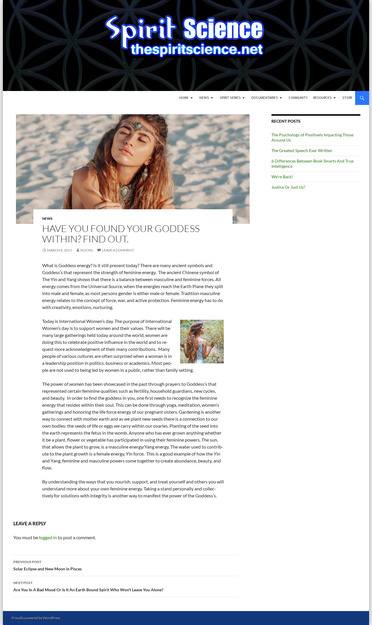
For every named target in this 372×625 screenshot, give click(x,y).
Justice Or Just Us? (288, 187)
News (204, 98)
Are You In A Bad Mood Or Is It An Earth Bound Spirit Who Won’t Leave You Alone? (88, 586)
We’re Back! (282, 176)
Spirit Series (230, 98)
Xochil (86, 250)
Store (347, 98)
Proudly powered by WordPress (36, 618)
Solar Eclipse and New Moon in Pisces (47, 565)
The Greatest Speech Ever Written (301, 150)
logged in (48, 537)
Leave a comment (118, 250)
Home (184, 98)
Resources (322, 98)
